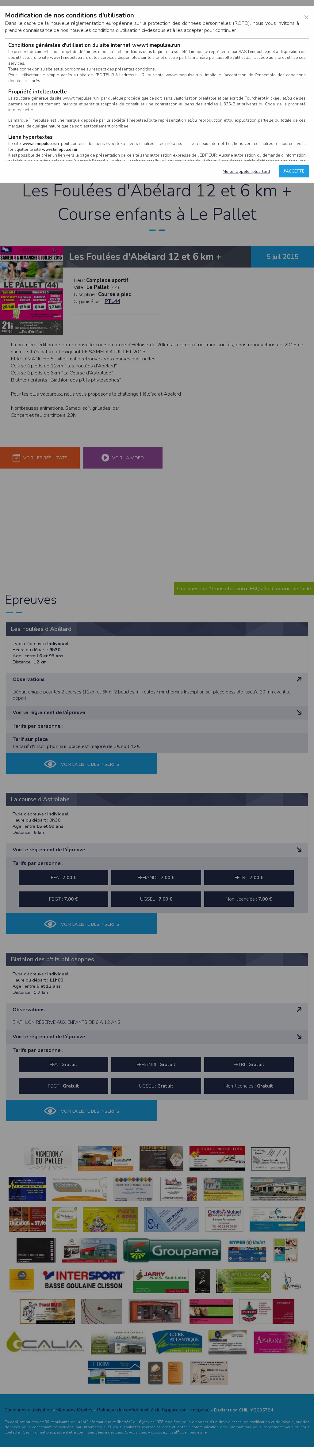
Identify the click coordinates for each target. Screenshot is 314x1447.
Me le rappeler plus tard (246, 171)
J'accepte (294, 171)
